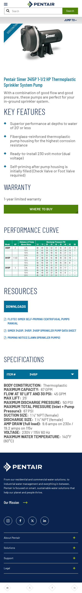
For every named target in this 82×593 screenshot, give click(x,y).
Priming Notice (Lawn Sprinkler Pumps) (34, 337)
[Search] (8, 11)
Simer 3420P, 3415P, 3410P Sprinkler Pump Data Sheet (42, 330)
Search (70, 10)
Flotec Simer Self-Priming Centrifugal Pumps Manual (38, 321)
